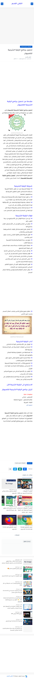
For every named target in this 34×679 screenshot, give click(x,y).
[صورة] (27, 562)
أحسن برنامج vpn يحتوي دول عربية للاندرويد (10, 509)
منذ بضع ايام (18, 589)
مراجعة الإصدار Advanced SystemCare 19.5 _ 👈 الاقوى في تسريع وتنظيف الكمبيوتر (12, 600)
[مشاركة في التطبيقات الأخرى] (10, 469)
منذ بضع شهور (18, 559)
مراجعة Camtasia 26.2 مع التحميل (14, 621)
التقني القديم (17, 4)
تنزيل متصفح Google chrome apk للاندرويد (26, 528)
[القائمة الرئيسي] (32, 4)
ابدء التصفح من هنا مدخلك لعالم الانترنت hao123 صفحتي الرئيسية (12, 629)
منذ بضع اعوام (18, 567)
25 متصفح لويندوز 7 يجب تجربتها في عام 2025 (12, 584)
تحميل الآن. (29, 405)
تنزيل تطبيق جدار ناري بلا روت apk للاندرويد (12, 576)
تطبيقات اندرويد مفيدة (26, 46)
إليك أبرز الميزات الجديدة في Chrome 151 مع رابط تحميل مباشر (12, 591)
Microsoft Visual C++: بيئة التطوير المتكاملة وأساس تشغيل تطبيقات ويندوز (12, 562)
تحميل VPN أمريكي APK (16, 613)
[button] (25, 469)
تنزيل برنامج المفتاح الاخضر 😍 (15, 568)
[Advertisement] (17, 26)
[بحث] (2, 4)
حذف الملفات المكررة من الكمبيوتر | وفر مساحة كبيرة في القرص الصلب (12, 607)
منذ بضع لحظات (28, 489)
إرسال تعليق (27, 541)
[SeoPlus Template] (26, 676)
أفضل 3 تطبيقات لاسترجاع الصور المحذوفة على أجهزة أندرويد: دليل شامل (24, 510)
